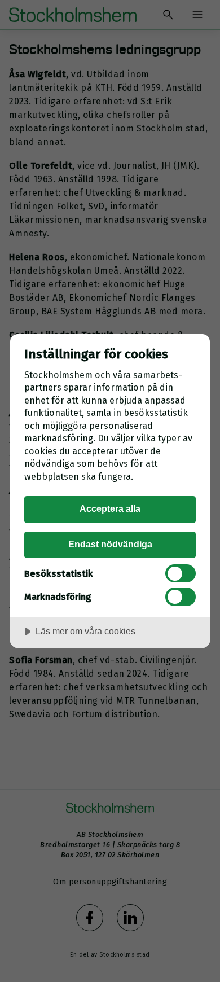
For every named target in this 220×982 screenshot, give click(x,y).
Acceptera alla (110, 508)
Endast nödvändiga (110, 544)
